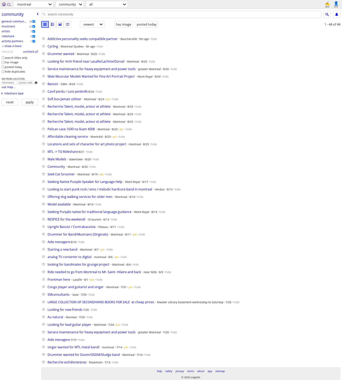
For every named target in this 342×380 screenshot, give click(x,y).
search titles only (16, 58)
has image (11, 62)
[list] (45, 24)
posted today (13, 67)
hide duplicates (15, 71)
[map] (67, 24)
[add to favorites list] (44, 38)
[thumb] (52, 24)
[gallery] (60, 24)
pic (108, 99)
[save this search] (336, 14)
